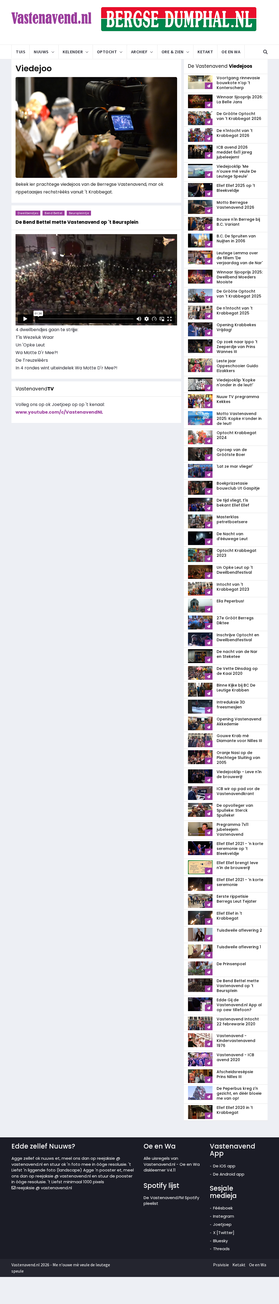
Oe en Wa (231, 51)
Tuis (20, 51)
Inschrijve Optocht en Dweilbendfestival (238, 637)
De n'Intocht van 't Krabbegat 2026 (235, 133)
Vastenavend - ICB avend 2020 (235, 1057)
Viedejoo (34, 68)
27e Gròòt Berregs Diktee (235, 620)
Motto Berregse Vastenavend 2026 (235, 205)
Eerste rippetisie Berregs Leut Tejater (237, 899)
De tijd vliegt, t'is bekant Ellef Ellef (233, 503)
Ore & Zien (173, 51)
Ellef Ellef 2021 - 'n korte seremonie (240, 882)
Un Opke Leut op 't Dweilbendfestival (235, 570)
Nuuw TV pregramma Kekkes (238, 399)
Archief (139, 51)
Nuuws (41, 51)
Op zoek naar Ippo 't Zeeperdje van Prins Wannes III (237, 346)
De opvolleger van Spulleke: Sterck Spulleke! (235, 810)
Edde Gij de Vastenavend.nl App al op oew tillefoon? (239, 1004)
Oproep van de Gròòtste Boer (232, 452)
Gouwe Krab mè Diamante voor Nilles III (239, 738)
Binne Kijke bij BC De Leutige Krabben (236, 687)
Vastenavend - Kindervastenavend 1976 (236, 1040)
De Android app (228, 1174)
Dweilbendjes (28, 213)
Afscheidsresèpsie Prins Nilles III (235, 1074)
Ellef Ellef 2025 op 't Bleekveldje (236, 188)
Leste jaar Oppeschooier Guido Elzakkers (237, 365)
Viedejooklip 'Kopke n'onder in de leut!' (236, 382)
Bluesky (220, 1241)
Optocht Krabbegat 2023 (236, 553)
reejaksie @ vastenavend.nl (44, 1188)
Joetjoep (222, 1224)
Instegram (223, 1216)
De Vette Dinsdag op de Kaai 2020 (237, 671)
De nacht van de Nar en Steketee (237, 654)
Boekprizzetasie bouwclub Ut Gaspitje (238, 486)
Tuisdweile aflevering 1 (239, 947)
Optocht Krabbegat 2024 (236, 435)
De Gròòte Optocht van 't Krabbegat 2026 (239, 116)
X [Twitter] (223, 1232)
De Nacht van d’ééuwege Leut (232, 536)
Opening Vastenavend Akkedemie (239, 721)
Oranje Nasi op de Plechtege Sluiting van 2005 (238, 757)
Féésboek (223, 1208)
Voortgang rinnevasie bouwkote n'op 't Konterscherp (238, 82)
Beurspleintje (79, 213)
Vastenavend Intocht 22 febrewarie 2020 (238, 1021)
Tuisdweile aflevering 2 (239, 930)
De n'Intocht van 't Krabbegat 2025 (235, 310)
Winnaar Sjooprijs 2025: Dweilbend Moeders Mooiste (240, 277)
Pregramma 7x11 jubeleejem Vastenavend (232, 829)
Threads (221, 1249)
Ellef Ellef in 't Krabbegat (229, 916)
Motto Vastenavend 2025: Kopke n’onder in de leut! (239, 418)
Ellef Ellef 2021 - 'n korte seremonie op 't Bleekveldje (240, 848)
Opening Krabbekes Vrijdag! (236, 327)
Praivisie (221, 1264)
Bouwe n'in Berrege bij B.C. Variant (238, 222)
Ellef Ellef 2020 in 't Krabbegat (235, 1110)
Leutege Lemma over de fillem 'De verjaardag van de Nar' (240, 258)
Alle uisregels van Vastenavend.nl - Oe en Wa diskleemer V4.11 (172, 1164)
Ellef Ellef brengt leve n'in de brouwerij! (237, 865)
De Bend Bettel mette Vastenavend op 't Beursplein (238, 985)
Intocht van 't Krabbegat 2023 (233, 587)
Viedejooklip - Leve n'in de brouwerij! (239, 774)
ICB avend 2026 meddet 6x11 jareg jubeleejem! (234, 152)
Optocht (107, 51)
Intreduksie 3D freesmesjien (231, 704)
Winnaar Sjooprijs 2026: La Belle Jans (240, 99)
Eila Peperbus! (230, 601)
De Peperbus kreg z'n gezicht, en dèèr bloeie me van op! (239, 1093)
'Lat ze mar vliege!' (235, 466)
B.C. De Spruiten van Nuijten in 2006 (236, 238)
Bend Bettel (53, 213)
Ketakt (205, 51)
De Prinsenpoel (231, 964)
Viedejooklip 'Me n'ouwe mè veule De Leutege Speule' (236, 171)
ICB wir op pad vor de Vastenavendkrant (238, 791)
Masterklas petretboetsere (232, 519)
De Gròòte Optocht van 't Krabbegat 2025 (239, 294)
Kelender (73, 51)
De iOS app (224, 1166)
